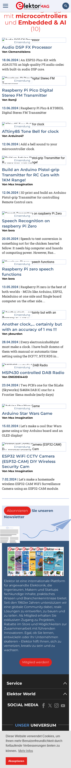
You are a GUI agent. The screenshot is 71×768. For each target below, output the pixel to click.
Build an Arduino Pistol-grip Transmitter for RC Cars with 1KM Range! (30, 174)
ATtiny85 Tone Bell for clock (30, 131)
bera (11, 230)
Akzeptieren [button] (16, 761)
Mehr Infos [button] (25, 751)
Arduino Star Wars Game (27, 413)
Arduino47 (16, 136)
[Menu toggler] (5, 5)
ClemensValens (19, 52)
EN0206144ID (18, 377)
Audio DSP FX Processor (27, 47)
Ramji (12, 100)
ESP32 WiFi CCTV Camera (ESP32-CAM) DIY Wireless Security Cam (28, 461)
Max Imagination (20, 184)
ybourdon (15, 334)
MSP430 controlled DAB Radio (33, 372)
